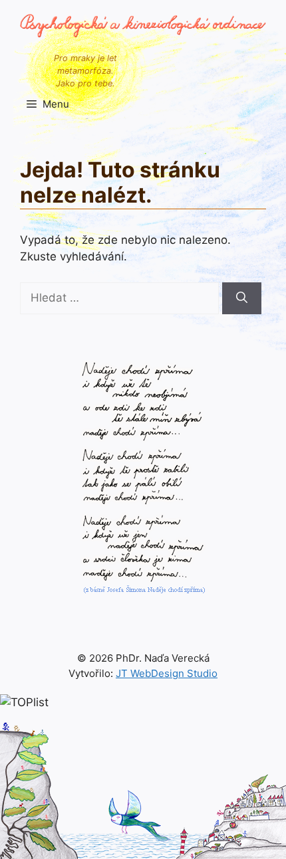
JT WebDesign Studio (166, 673)
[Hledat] (241, 298)
